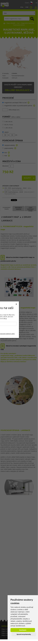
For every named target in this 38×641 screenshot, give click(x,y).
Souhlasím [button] (22, 630)
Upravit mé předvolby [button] (24, 634)
